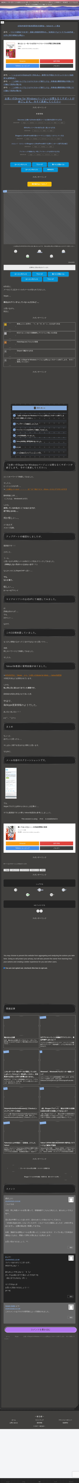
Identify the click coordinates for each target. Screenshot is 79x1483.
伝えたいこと (35, 870)
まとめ (18, 447)
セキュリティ (15, 870)
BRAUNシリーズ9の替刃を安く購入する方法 (39, 127)
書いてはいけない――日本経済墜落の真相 (32, 827)
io (6, 1257)
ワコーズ (39, 164)
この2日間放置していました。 (26, 435)
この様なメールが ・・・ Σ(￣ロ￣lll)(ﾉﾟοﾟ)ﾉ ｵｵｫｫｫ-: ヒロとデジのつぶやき (36, 489)
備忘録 (43, 870)
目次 (38, 408)
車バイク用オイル (58, 164)
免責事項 (65, 1423)
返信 (71, 1247)
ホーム (14, 1420)
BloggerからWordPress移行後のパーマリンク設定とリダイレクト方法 (39, 135)
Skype (7, 870)
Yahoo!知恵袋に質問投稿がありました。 (29, 441)
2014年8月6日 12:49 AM (12, 1201)
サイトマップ (39, 1420)
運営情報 (39, 1423)
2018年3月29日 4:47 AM (12, 1308)
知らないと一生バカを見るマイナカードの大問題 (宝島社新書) (39, 43)
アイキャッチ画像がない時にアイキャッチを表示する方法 (39, 151)
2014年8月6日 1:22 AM (12, 1259)
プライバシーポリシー (65, 1420)
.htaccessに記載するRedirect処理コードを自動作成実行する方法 (39, 120)
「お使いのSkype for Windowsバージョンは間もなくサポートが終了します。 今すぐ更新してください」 (38, 417)
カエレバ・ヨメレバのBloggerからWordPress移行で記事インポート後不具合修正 (39, 143)
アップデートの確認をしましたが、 (27, 424)
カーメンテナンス (21, 164)
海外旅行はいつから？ (39, 184)
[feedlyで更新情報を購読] (38, 911)
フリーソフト (25, 870)
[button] (51, 256)
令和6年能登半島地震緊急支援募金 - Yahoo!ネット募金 (39, 26)
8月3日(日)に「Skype (33, 675)
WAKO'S (50, 169)
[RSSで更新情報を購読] (41, 911)
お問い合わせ (14, 1423)
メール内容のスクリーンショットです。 (29, 453)
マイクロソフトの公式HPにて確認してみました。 (32, 430)
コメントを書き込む (40, 1329)
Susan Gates (10, 1306)
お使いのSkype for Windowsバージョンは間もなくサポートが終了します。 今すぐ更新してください (39, 99)
